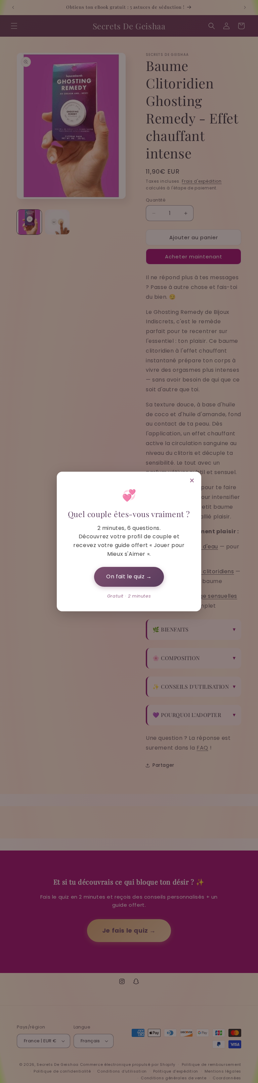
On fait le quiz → (129, 576)
